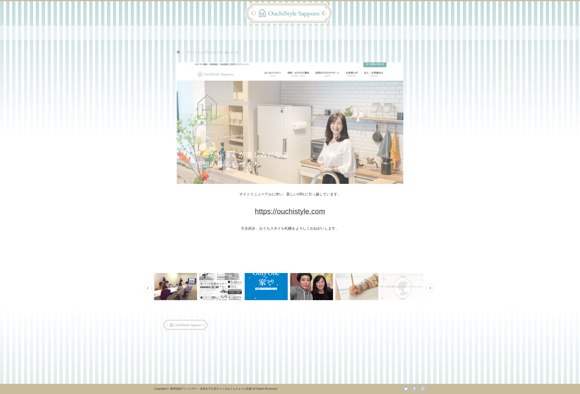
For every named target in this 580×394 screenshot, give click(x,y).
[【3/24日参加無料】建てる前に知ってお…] (221, 286)
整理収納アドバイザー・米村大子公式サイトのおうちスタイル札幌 (211, 388)
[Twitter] (405, 388)
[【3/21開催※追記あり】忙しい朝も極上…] (403, 286)
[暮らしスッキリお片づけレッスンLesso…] (176, 286)
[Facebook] (414, 388)
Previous (148, 288)
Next (430, 288)
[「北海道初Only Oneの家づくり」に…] (267, 286)
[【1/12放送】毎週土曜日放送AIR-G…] (312, 286)
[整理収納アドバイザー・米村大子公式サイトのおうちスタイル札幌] (288, 22)
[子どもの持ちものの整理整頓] (357, 286)
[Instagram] (422, 388)
